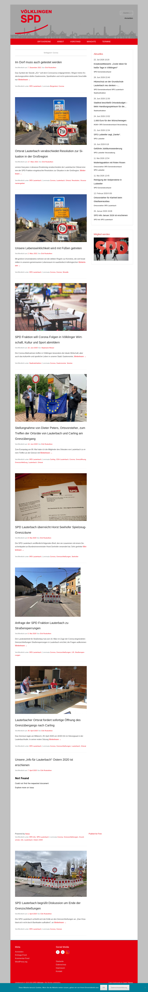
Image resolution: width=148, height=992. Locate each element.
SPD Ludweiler (99, 139)
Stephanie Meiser (47, 348)
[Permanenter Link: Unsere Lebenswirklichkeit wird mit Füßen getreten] (51, 218)
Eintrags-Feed (21, 955)
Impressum (60, 968)
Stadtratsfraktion (35, 363)
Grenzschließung (21, 462)
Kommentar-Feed (22, 958)
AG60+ (96, 125)
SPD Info (32, 837)
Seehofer (75, 556)
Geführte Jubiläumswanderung (108, 148)
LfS (73, 652)
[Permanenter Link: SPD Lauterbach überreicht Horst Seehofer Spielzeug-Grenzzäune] (51, 497)
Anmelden (129, 18)
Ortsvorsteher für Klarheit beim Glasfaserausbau (108, 200)
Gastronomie (61, 363)
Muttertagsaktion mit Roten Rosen (109, 162)
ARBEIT (60, 42)
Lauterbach (60, 180)
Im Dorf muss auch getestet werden (38, 62)
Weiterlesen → (24, 80)
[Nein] (145, 987)
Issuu (27, 834)
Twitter (63, 952)
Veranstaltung (122, 125)
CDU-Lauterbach (62, 459)
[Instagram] (68, 952)
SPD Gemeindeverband (102, 72)
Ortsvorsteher (99, 167)
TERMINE (106, 42)
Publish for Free (95, 834)
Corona (61, 86)
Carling (52, 459)
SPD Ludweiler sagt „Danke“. (107, 134)
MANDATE (91, 42)
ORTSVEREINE (44, 42)
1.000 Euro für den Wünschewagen (110, 120)
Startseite (60, 961)
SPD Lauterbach (35, 86)
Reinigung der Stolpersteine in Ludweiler (108, 182)
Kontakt (59, 971)
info (22, 840)
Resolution (75, 180)
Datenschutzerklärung (119, 987)
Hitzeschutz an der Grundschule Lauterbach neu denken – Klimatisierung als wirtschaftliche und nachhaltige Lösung (111, 83)
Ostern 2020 (38, 840)
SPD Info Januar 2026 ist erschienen (111, 215)
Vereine (69, 363)
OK (104, 987)
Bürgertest (54, 86)
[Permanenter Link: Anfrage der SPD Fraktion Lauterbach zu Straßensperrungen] (51, 592)
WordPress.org (21, 962)
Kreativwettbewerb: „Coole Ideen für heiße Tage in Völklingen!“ (110, 66)
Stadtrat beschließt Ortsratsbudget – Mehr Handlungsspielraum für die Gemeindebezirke (110, 105)
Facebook (58, 952)
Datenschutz (61, 965)
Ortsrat (68, 180)
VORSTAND (75, 42)
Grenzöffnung (81, 459)
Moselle (65, 272)
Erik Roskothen (50, 67)
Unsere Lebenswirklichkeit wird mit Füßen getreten (48, 248)
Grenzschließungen (63, 556)
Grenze (59, 272)
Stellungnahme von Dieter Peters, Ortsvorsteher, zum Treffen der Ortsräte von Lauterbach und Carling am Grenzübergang (50, 433)
